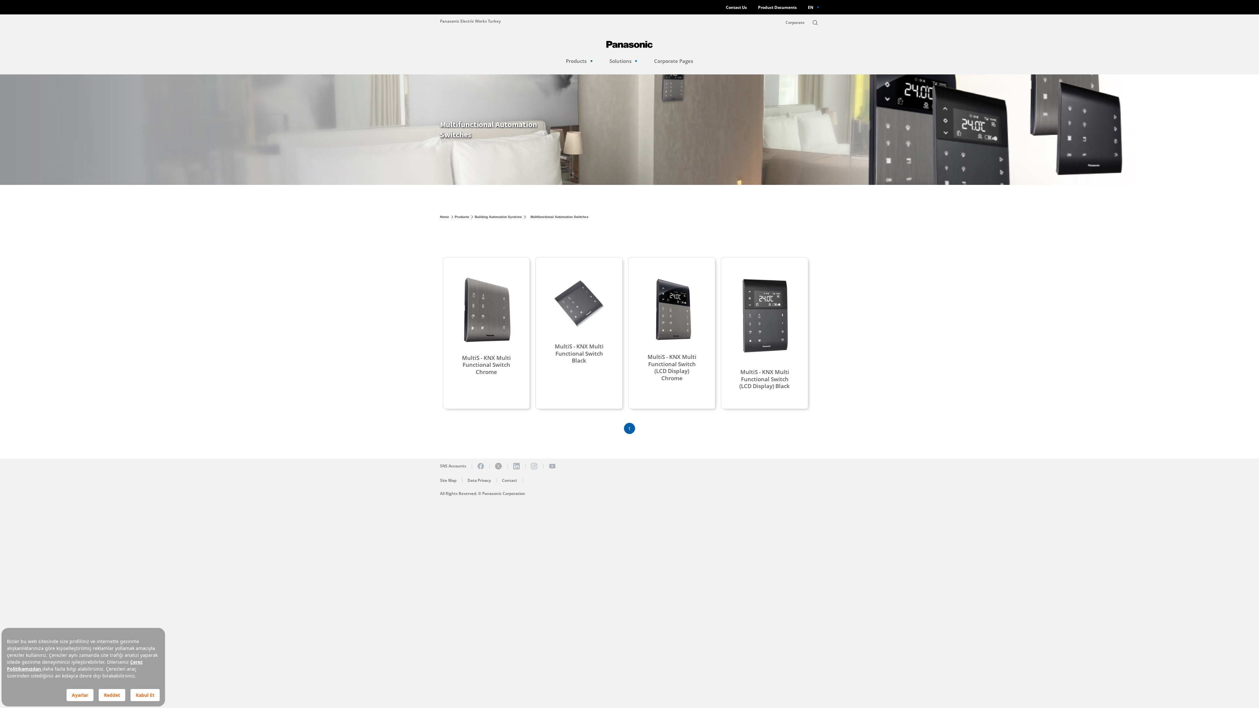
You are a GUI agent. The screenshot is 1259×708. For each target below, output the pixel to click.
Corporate (795, 22)
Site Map (448, 480)
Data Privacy (479, 480)
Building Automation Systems (498, 217)
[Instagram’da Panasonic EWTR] (534, 466)
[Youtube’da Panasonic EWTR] (552, 466)
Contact (509, 480)
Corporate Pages (673, 61)
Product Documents (777, 7)
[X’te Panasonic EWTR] (498, 466)
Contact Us (736, 7)
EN (810, 7)
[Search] (815, 23)
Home (444, 217)
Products (576, 61)
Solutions (620, 61)
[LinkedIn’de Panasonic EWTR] (516, 466)
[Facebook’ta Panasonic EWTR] (480, 466)
